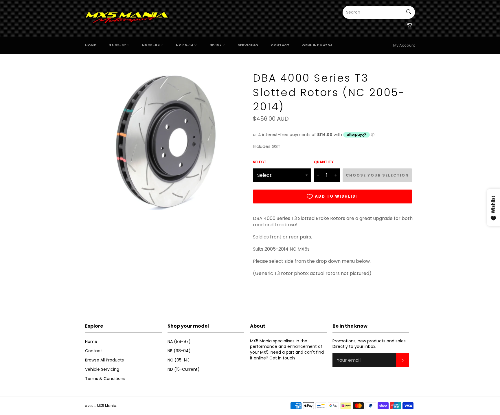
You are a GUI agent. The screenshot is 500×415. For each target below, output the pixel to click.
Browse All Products (104, 360)
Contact (280, 45)
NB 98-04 (151, 45)
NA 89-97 (117, 45)
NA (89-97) (179, 341)
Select (259, 162)
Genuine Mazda (317, 45)
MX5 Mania (106, 405)
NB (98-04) (179, 351)
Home (90, 45)
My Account (404, 45)
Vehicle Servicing (102, 369)
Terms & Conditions (105, 378)
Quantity (324, 162)
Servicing (248, 45)
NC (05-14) (179, 360)
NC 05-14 (185, 45)
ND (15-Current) (184, 369)
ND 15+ (216, 45)
